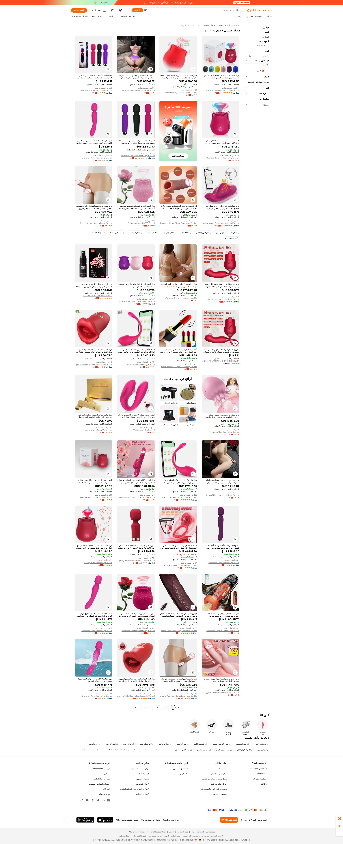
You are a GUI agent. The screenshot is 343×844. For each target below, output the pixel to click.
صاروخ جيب (127, 744)
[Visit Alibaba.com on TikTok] (81, 800)
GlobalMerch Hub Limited (144, 430)
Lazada (171, 832)
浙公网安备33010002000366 (215, 840)
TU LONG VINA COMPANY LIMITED (97, 296)
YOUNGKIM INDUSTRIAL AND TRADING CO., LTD (220, 361)
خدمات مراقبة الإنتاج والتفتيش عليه (214, 789)
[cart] (112, 11)
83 (141, 707)
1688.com (144, 832)
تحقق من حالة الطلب (102, 779)
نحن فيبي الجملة (115, 233)
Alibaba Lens (256, 820)
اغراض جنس (262, 750)
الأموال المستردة (142, 784)
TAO (192, 832)
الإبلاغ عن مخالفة (142, 794)
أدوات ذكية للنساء (145, 744)
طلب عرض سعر (182, 774)
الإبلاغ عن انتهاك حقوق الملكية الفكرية (134, 789)
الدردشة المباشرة (142, 774)
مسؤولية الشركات (260, 779)
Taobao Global (182, 832)
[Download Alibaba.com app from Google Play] (85, 820)
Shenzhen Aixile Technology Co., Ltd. (224, 432)
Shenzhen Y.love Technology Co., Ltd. (96, 158)
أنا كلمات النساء (230, 238)
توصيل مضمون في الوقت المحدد (215, 779)
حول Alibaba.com (259, 763)
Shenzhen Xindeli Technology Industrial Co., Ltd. (220, 223)
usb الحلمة (184, 233)
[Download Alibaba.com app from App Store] (105, 820)
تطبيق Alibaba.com (124, 820)
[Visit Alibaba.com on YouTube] (87, 800)
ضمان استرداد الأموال (219, 774)
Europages (210, 832)
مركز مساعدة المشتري (140, 769)
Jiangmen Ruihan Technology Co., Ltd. (181, 298)
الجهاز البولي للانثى (243, 750)
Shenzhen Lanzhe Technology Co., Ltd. (96, 90)
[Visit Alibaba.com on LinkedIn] (103, 800)
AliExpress (133, 832)
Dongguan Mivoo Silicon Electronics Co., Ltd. (178, 223)
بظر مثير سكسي (202, 750)
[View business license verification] (195, 840)
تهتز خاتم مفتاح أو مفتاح (220, 744)
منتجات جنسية (209, 25)
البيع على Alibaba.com (101, 769)
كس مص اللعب (199, 744)
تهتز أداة (233, 233)
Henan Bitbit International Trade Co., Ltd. (138, 90)
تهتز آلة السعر (181, 744)
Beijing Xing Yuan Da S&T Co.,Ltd (141, 223)
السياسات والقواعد (220, 794)
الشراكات (106, 789)
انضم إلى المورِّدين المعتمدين (99, 784)
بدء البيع (107, 774)
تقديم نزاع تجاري (142, 779)
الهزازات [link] (183, 25)
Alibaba (237, 25)
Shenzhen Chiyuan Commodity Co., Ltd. (180, 92)
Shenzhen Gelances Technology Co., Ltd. (222, 90)
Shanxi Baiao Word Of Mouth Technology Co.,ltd (136, 301)
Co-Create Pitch (260, 774)
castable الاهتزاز (260, 744)
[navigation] (257, 366)
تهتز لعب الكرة (134, 233)
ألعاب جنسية (195, 25)
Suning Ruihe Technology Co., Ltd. (140, 364)
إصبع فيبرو (219, 233)
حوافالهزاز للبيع (164, 744)
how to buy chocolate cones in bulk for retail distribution (105, 750)
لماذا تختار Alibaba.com (257, 769)
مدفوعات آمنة (222, 769)
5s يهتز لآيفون (168, 233)
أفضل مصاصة (151, 233)
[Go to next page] (135, 707)
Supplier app (168, 820)
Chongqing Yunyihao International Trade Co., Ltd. (220, 299)
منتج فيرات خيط (97, 233)
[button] (145, 10)
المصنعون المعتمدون (180, 769)
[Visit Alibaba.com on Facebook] (108, 800)
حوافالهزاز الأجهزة (202, 233)
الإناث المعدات (93, 744)
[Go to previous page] (178, 707)
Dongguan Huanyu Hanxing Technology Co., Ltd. (93, 364)
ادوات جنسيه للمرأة (222, 750)
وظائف (264, 784)
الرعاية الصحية (224, 25)
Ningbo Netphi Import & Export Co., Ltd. (96, 223)
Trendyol (200, 832)
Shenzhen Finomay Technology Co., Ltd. (222, 158)
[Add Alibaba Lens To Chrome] (229, 820)
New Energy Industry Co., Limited (98, 430)
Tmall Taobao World (158, 832)
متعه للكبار (185, 750)
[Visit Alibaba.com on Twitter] (97, 800)
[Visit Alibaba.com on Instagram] (92, 800)
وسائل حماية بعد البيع (219, 784)
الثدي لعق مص (110, 744)
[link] (339, 818)
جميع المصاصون (241, 744)
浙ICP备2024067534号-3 (239, 840)
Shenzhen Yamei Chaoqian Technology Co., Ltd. (178, 367)
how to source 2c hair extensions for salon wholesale (154, 750)
